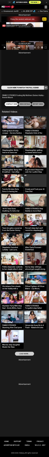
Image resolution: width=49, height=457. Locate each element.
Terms (29, 441)
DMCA (27, 445)
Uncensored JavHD (10, 11)
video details (24, 104)
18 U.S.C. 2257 (40, 445)
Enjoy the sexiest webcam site (22, 19)
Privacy (40, 441)
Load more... (24, 354)
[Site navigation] (46, 7)
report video (38, 104)
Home (6, 441)
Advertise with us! (12, 445)
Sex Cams (43, 11)
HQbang (21, 453)
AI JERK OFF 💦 (28, 11)
